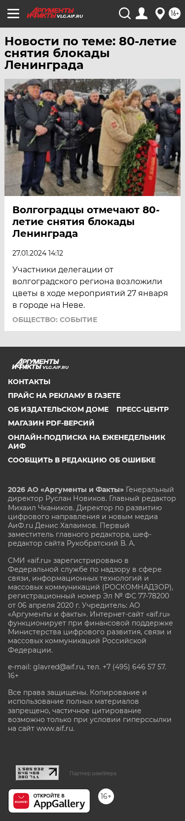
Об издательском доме (58, 409)
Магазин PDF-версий (51, 423)
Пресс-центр (142, 409)
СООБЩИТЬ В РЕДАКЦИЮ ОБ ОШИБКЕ (81, 460)
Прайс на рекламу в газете (64, 395)
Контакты (29, 381)
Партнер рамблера (93, 773)
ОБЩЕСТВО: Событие (54, 319)
